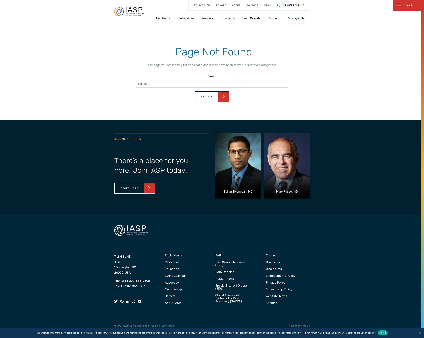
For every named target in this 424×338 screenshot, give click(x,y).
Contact (252, 5)
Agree (382, 332)
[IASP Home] (129, 11)
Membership (173, 289)
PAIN (218, 255)
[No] (420, 333)
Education (172, 269)
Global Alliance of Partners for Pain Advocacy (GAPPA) (228, 298)
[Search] (278, 5)
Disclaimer (273, 262)
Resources (172, 262)
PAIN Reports (224, 272)
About (236, 5)
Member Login (291, 5)
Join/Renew (202, 5)
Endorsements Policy (280, 276)
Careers (170, 296)
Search (212, 76)
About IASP (173, 303)
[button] (212, 96)
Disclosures (274, 269)
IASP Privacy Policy (308, 332)
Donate (221, 5)
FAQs (267, 5)
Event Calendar (175, 276)
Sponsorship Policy (279, 289)
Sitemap (272, 303)
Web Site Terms (276, 296)
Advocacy (172, 282)
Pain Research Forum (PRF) (230, 264)
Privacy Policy (275, 282)
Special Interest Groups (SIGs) (231, 287)
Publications (173, 255)
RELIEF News (224, 279)
